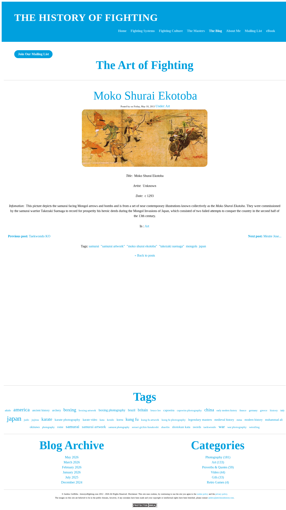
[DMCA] (144, 506)
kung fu (132, 419)
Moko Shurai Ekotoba (145, 95)
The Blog (215, 31)
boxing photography (112, 410)
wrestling (254, 427)
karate (46, 419)
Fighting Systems (143, 31)
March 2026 (72, 462)
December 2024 (71, 482)
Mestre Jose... (264, 236)
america (21, 409)
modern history (254, 419)
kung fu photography (174, 419)
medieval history (224, 419)
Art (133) (218, 462)
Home (122, 31)
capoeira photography (189, 410)
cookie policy (202, 494)
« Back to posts (145, 255)
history (274, 410)
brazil (131, 410)
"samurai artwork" (113, 246)
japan (202, 246)
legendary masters (200, 419)
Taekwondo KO (29, 236)
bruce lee (156, 410)
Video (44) (218, 472)
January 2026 (72, 472)
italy (282, 410)
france (243, 410)
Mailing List (253, 31)
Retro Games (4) (218, 482)
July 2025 (71, 477)
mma (239, 419)
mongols (191, 246)
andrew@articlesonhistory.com (221, 498)
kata (102, 419)
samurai (94, 246)
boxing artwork (87, 410)
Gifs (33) (218, 477)
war (222, 426)
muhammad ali (274, 419)
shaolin (165, 427)
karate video (90, 419)
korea (120, 419)
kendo (110, 419)
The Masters (196, 31)
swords (197, 427)
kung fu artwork (150, 419)
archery (56, 410)
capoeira (168, 410)
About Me (233, 31)
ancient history (41, 410)
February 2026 (71, 467)
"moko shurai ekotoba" (142, 246)
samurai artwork (94, 427)
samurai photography (118, 427)
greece (263, 410)
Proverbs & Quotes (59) (218, 467)
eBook (270, 31)
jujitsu (35, 419)
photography (48, 427)
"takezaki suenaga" (171, 246)
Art (147, 226)
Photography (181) (217, 457)
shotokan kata (181, 427)
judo (26, 419)
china (209, 409)
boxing (69, 409)
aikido (8, 410)
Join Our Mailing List (33, 54)
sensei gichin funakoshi (145, 427)
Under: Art (163, 106)
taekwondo (210, 427)
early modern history (226, 410)
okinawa (35, 427)
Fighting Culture (171, 31)
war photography (237, 427)
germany (253, 410)
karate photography (67, 419)
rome (60, 427)
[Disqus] (144, 320)
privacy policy (221, 494)
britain (143, 410)
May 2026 (72, 457)
